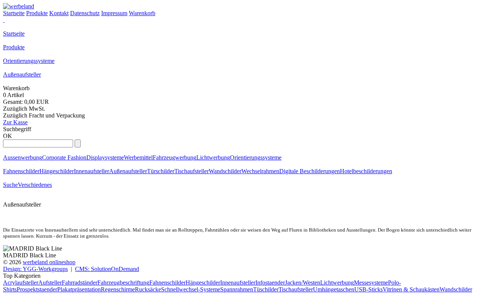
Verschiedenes (35, 185)
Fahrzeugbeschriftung (123, 282)
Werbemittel (138, 157)
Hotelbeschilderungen (366, 171)
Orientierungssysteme (29, 61)
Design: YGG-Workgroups (35, 269)
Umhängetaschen (333, 289)
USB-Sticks (368, 289)
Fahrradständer (79, 282)
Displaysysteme (105, 157)
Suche (10, 185)
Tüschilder (265, 289)
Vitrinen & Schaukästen (411, 289)
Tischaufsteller (191, 171)
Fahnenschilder (21, 171)
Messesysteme (371, 282)
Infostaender (270, 282)
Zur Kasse (15, 122)
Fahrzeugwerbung (174, 157)
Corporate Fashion (64, 157)
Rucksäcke (148, 289)
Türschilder (160, 171)
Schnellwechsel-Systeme (190, 289)
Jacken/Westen (302, 282)
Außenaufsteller (22, 74)
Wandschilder (225, 171)
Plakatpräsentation (79, 289)
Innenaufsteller (91, 171)
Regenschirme (118, 289)
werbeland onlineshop (49, 262)
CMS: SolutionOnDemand (107, 269)
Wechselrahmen (260, 171)
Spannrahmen (236, 289)
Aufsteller (50, 282)
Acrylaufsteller (20, 282)
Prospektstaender (37, 289)
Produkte (14, 47)
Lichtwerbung (213, 157)
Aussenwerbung (22, 157)
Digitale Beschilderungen (309, 171)
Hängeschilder (56, 171)
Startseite (14, 33)
